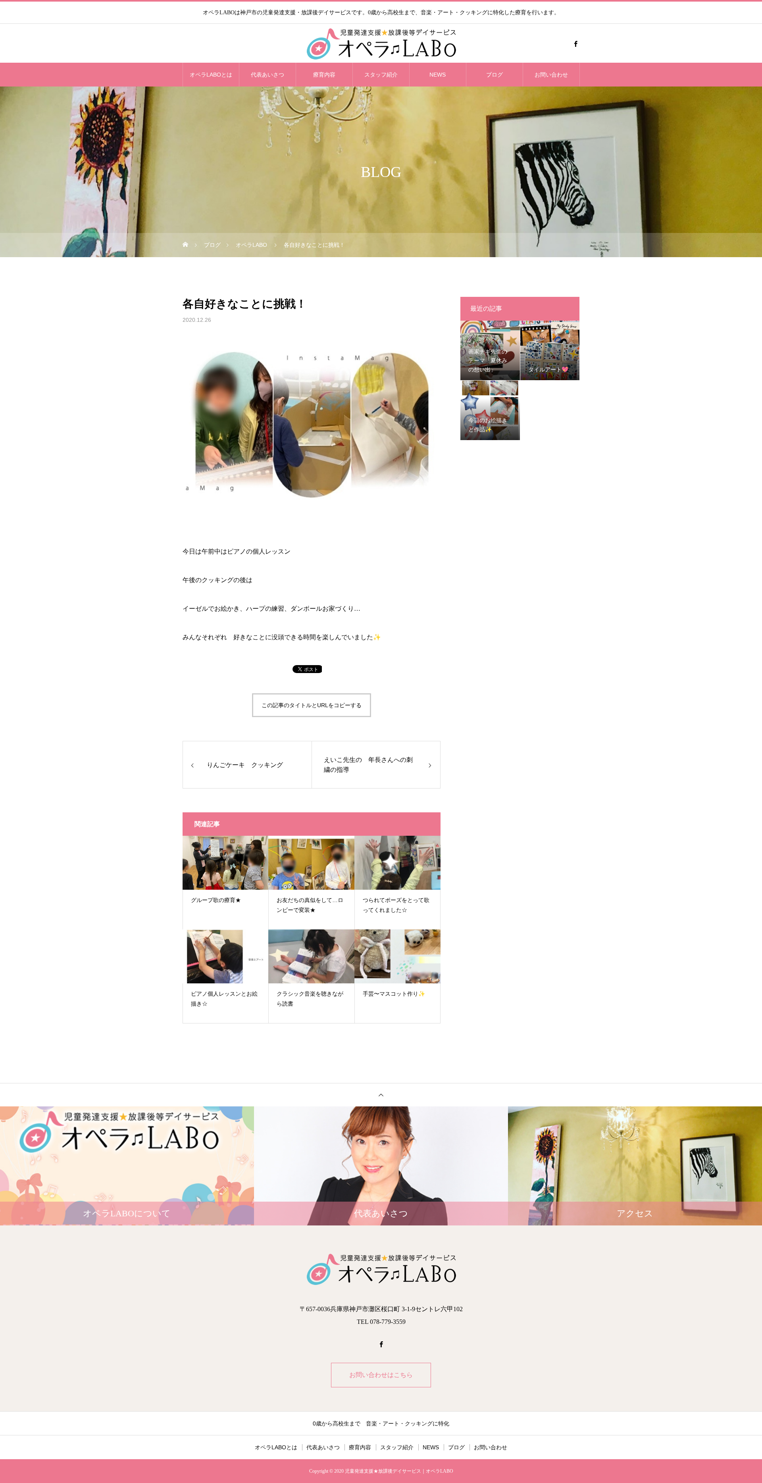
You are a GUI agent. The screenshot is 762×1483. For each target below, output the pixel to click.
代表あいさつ (267, 74)
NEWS (437, 74)
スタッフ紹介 (381, 74)
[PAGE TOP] (381, 1094)
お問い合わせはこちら (381, 1374)
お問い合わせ (551, 74)
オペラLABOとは (211, 74)
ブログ (494, 74)
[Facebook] (575, 44)
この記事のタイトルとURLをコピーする (312, 705)
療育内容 (324, 74)
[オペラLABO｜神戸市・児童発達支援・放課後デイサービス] (381, 43)
